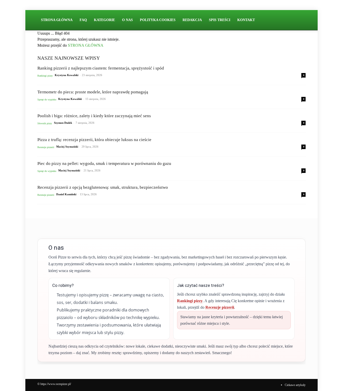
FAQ (83, 20)
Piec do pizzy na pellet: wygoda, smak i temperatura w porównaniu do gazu (104, 163)
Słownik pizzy (44, 123)
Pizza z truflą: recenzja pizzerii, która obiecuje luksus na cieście (94, 139)
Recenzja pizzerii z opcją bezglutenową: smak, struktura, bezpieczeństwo (102, 187)
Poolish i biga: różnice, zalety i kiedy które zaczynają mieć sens (94, 115)
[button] (300, 20)
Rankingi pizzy (45, 75)
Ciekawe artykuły (295, 385)
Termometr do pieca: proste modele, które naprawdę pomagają (92, 92)
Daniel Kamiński (66, 194)
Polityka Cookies (158, 20)
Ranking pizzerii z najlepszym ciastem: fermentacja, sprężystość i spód (100, 68)
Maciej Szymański (67, 146)
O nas (127, 20)
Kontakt (246, 20)
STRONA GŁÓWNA (85, 45)
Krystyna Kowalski (66, 75)
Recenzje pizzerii (45, 147)
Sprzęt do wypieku (46, 99)
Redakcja (192, 20)
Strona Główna (57, 20)
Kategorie (104, 20)
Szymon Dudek (63, 122)
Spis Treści (219, 20)
